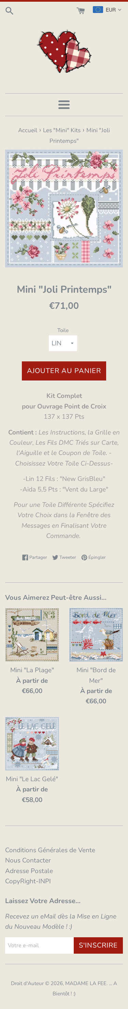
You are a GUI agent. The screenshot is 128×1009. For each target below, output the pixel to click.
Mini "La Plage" (32, 670)
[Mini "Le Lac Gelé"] (32, 744)
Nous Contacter (28, 860)
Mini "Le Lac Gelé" (32, 779)
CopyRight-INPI (28, 881)
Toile (63, 330)
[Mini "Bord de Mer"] (96, 635)
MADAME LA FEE (85, 983)
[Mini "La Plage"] (32, 635)
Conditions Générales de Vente (50, 850)
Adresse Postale (29, 871)
